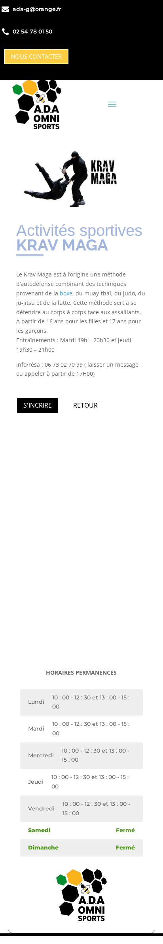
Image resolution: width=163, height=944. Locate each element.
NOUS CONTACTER (36, 56)
